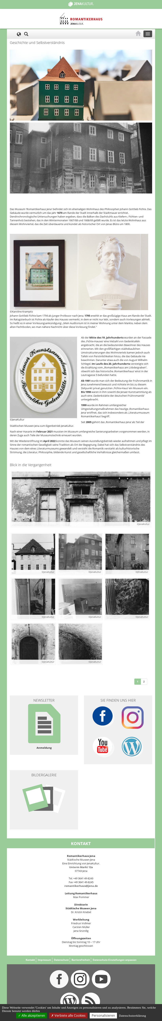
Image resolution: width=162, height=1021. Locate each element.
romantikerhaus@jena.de (81, 886)
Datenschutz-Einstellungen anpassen (115, 959)
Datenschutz (61, 959)
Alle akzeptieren (33, 1015)
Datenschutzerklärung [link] (132, 1015)
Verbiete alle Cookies (70, 1015)
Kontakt (30, 959)
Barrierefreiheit (81, 959)
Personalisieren (103, 1015)
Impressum (44, 959)
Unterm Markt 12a (81, 867)
